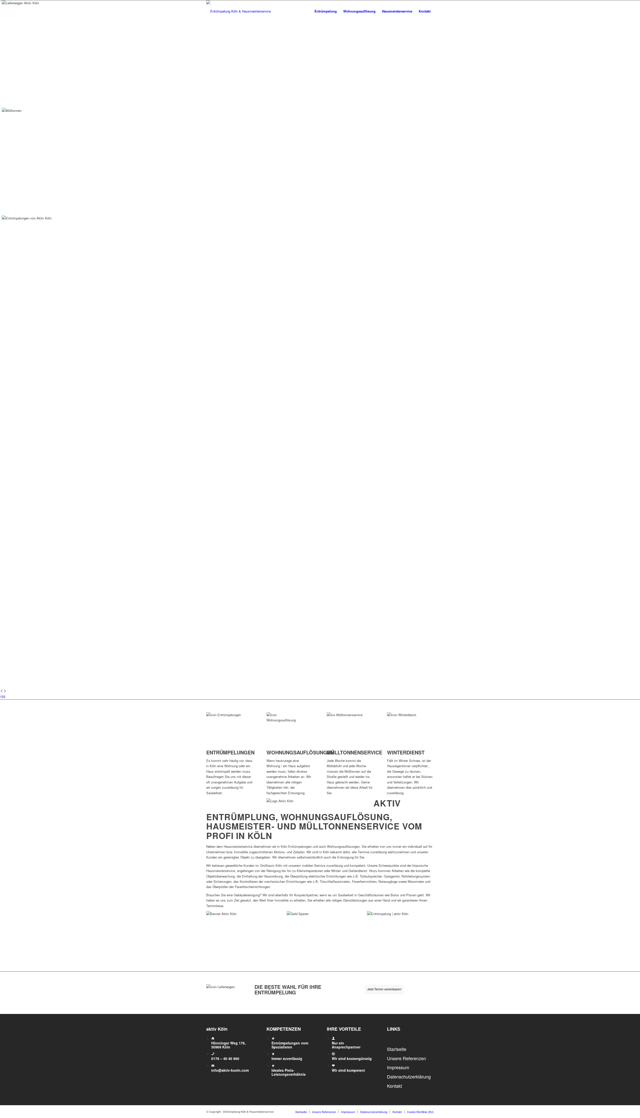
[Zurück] (1, 691)
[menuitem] (325, 11)
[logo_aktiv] (238, 11)
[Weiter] (4, 691)
